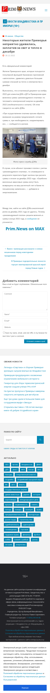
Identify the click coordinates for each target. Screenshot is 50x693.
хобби (7, 539)
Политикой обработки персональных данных (23, 673)
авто (13, 484)
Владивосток (27, 464)
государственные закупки (16, 489)
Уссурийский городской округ (29, 479)
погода (8, 509)
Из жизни (9, 36)
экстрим (8, 544)
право (39, 509)
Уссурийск (9, 479)
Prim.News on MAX (25, 228)
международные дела (29, 499)
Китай (31, 469)
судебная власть (12, 524)
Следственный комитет (26, 474)
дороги (26, 494)
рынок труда (10, 519)
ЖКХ (23, 469)
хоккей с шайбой (21, 539)
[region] (25, 667)
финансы (26, 534)
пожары (18, 509)
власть (22, 484)
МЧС (39, 469)
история (36, 494)
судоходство (28, 524)
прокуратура (34, 514)
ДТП (7, 469)
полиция (29, 509)
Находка (8, 474)
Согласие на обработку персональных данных (25, 633)
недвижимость (21, 504)
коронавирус (10, 499)
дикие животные (12, 494)
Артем (15, 464)
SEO (7, 464)
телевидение (11, 529)
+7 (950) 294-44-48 (33, 617)
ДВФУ (38, 464)
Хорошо (25, 688)
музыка (8, 504)
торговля (24, 529)
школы (35, 539)
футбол (37, 534)
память (35, 504)
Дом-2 (14, 469)
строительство (26, 519)
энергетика (20, 544)
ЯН (6, 484)
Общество (19, 36)
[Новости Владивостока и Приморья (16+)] (21, 10)
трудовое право (12, 534)
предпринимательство (15, 514)
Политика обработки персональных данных (24, 630)
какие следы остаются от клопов (19, 448)
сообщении (32, 219)
